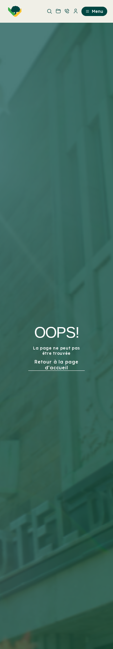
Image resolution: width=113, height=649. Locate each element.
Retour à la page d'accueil (56, 364)
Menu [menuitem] (97, 11)
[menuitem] (13, 11)
